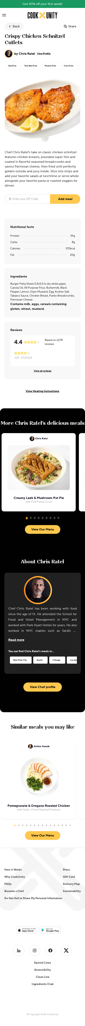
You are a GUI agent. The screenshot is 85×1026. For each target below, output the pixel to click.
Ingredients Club (43, 984)
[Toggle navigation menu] (4, 15)
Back (16, 26)
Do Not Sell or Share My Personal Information (33, 898)
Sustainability (72, 891)
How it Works (13, 870)
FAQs (8, 884)
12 (58, 825)
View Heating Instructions (42, 391)
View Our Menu (42, 529)
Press (66, 870)
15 (70, 825)
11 (54, 825)
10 (50, 825)
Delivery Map (71, 884)
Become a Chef (14, 891)
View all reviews (42, 370)
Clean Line (42, 977)
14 (66, 825)
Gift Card (69, 877)
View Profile (44, 53)
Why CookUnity (14, 877)
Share (72, 26)
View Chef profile (42, 687)
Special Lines (42, 963)
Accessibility (42, 970)
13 (62, 825)
